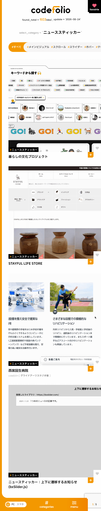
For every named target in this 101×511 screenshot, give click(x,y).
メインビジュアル (38, 47)
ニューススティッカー (23, 150)
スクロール (58, 47)
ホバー (89, 47)
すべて (16, 47)
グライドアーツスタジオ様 (34, 376)
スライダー (75, 47)
